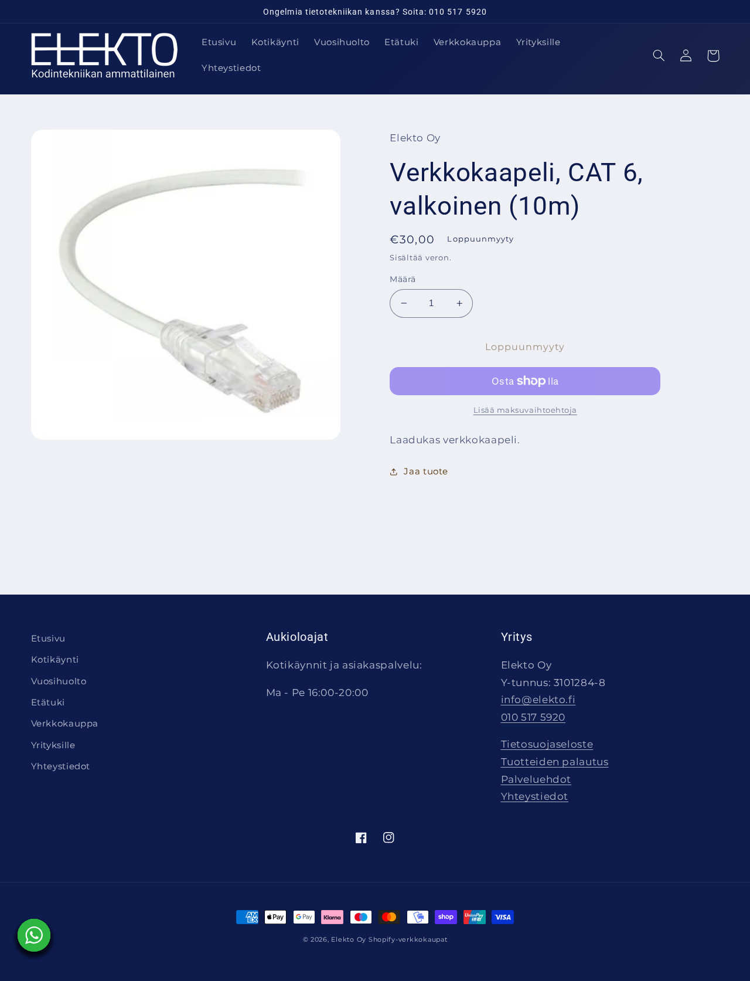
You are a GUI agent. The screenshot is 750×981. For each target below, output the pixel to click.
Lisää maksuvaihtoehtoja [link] (525, 410)
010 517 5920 (533, 717)
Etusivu (48, 638)
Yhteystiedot (61, 766)
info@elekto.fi (538, 699)
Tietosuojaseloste (547, 744)
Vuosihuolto (59, 681)
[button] (659, 55)
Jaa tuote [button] (426, 471)
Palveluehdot (536, 779)
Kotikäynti (55, 659)
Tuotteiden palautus (555, 762)
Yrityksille (53, 745)
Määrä (402, 279)
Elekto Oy (348, 939)
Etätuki (48, 702)
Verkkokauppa (65, 723)
